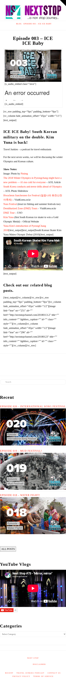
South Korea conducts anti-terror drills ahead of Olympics (32, 186)
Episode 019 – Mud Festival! (21, 450)
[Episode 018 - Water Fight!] (33, 515)
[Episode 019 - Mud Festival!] (33, 471)
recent (9, 673)
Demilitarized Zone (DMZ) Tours (20, 208)
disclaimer (39, 664)
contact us (54, 673)
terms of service (43, 676)
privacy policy (21, 676)
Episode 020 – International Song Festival (33, 406)
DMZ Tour (9, 212)
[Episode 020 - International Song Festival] (33, 426)
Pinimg (24, 173)
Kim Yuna (8, 217)
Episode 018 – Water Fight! (20, 495)
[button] (63, 3)
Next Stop (33, 658)
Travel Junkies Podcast (30, 673)
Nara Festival (10, 204)
